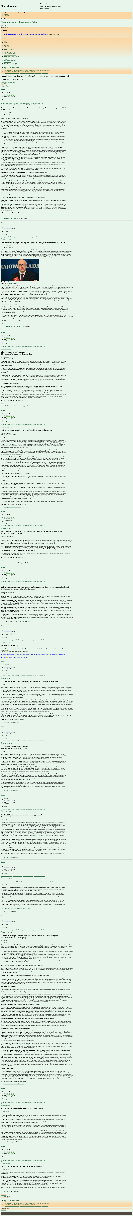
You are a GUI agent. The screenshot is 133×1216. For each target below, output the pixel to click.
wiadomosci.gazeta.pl (15, 621)
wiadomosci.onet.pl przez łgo (11, 218)
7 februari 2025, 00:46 (6, 239)
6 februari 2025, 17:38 (6, 104)
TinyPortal (6, 1212)
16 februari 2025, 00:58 (6, 1105)
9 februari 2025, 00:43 (6, 743)
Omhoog (3, 1196)
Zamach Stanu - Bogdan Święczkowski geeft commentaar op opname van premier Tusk (22, 103)
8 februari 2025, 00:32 (6, 642)
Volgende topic (11, 82)
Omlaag (2, 85)
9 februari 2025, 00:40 (6, 678)
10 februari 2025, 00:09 (6, 878)
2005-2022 (34, 1214)
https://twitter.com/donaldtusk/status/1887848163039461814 (15, 908)
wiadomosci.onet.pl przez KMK (12, 326)
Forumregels (16, 1212)
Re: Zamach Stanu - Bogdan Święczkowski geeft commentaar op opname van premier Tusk (23, 346)
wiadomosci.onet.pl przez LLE (13, 405)
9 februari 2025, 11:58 (6, 812)
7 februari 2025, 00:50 (6, 427)
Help (11, 1212)
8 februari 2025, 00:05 (6, 528)
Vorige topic (4, 82)
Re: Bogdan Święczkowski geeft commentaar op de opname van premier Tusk (20, 237)
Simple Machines (18, 1214)
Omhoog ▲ (23, 1212)
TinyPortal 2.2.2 (26, 1214)
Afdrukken (3, 83)
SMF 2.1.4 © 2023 (8, 1214)
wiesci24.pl (7, 722)
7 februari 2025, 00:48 (6, 349)
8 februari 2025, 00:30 (6, 584)
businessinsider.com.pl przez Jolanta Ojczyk (14, 1084)
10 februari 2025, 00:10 (6, 932)
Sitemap (40, 1214)
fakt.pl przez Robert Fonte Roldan (12, 507)
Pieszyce (3, 89)
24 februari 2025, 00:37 (6, 1163)
